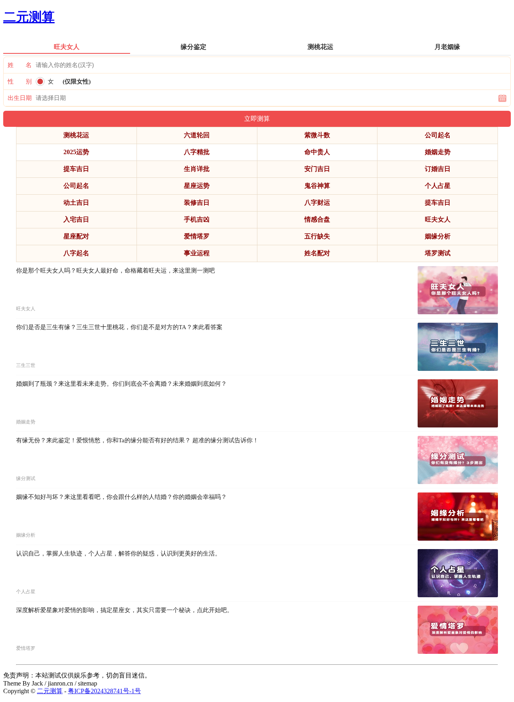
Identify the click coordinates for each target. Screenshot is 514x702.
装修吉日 (197, 202)
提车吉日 (76, 168)
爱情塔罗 (197, 236)
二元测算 (29, 17)
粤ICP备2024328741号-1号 (104, 691)
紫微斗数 (317, 135)
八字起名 (76, 253)
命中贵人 (317, 152)
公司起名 (438, 135)
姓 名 (20, 65)
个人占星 (438, 185)
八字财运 (317, 202)
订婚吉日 (438, 168)
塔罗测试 (438, 253)
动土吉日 (76, 202)
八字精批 (197, 152)
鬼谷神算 (317, 185)
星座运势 (197, 185)
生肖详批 (197, 168)
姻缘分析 (438, 236)
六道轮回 (197, 135)
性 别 (20, 81)
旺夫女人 (438, 219)
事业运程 (197, 253)
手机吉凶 (197, 219)
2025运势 (76, 152)
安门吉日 (317, 168)
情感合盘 (317, 219)
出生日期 (20, 98)
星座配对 (76, 236)
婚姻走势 (438, 152)
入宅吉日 (76, 219)
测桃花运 (76, 135)
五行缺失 (317, 236)
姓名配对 (317, 253)
